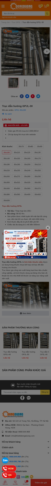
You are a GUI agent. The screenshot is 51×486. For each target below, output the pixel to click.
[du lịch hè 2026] (25, 244)
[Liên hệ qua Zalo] (5, 460)
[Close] (48, 228)
